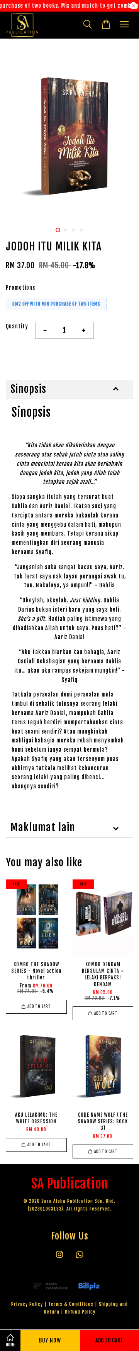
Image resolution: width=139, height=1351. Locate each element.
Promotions (20, 287)
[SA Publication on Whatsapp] (79, 1258)
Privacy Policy (27, 1304)
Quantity (17, 326)
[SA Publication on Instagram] (59, 1258)
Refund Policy (80, 1312)
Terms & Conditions (70, 1304)
